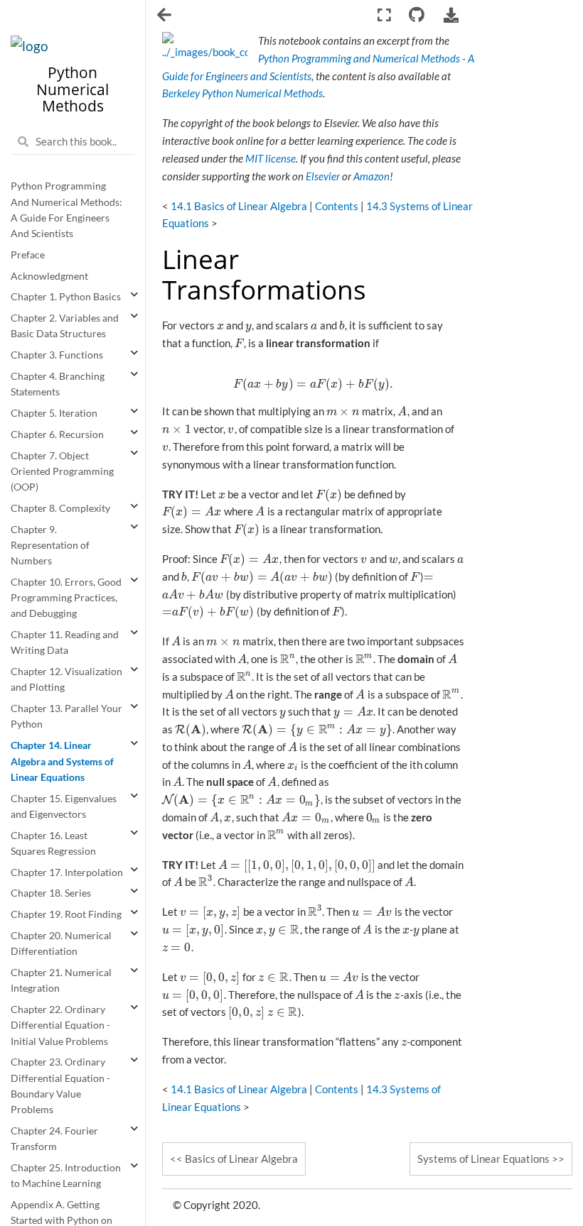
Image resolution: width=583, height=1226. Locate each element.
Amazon (371, 176)
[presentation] (220, 325)
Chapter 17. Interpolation (67, 872)
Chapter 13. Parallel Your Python (66, 716)
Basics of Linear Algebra (241, 1158)
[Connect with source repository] (417, 15)
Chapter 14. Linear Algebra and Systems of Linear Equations (62, 761)
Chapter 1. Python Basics (66, 296)
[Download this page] (451, 15)
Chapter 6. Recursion (57, 434)
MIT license (270, 158)
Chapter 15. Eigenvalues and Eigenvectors (64, 806)
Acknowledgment (49, 276)
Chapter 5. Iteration (54, 413)
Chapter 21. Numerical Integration (61, 980)
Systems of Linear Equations (483, 1158)
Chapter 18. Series (51, 893)
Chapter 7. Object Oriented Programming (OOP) (62, 471)
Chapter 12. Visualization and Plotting (66, 679)
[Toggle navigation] (165, 16)
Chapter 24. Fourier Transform (54, 1138)
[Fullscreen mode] (383, 15)
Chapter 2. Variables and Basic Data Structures (65, 325)
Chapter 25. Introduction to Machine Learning (66, 1175)
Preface (28, 255)
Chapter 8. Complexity (60, 508)
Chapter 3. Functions (57, 355)
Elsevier (323, 176)
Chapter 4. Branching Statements (58, 384)
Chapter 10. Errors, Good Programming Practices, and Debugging (66, 598)
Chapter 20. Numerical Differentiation (61, 943)
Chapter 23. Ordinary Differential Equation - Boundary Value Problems (60, 1085)
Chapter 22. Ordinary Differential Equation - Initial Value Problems (60, 1025)
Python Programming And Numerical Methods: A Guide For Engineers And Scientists (66, 209)
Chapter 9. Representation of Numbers (50, 545)
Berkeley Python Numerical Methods (242, 93)
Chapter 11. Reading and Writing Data (65, 642)
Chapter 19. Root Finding (66, 914)
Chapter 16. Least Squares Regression (53, 843)
